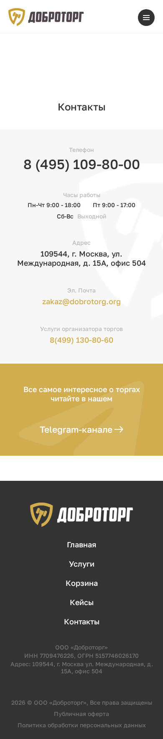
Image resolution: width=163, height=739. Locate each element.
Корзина (82, 583)
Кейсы (82, 602)
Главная (81, 544)
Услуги (81, 563)
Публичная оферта (81, 713)
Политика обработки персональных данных (82, 725)
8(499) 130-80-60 (81, 339)
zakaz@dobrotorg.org (81, 301)
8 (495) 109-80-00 (81, 164)
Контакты (81, 621)
